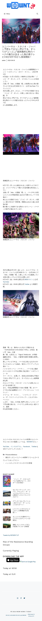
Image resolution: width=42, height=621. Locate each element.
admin (4, 60)
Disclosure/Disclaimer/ (20, 615)
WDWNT (30, 442)
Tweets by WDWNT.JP (11, 535)
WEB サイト (28, 279)
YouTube (6, 282)
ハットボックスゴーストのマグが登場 (18, 463)
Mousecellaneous (11, 454)
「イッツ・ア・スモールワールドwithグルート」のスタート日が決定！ (22, 481)
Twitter (27, 284)
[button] (37, 14)
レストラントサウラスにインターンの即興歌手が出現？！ (21, 510)
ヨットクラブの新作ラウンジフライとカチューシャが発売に (21, 518)
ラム (19, 446)
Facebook (26, 446)
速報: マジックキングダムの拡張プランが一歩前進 (21, 525)
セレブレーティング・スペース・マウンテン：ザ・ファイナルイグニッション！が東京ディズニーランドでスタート (21, 493)
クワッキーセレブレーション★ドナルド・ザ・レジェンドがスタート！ (21, 503)
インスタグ (14, 446)
